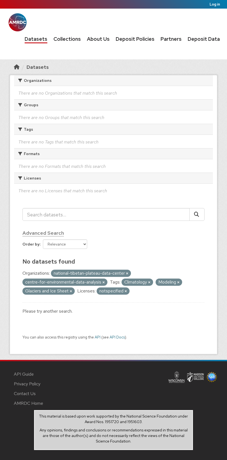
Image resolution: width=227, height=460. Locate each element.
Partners (171, 39)
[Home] (16, 67)
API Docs (117, 337)
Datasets (36, 39)
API (97, 337)
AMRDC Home (28, 403)
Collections (67, 39)
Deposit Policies (135, 39)
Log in (215, 4)
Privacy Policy (27, 384)
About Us (98, 39)
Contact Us (25, 393)
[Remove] (127, 274)
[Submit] (197, 214)
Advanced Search (43, 233)
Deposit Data (204, 39)
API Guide (24, 374)
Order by (31, 244)
